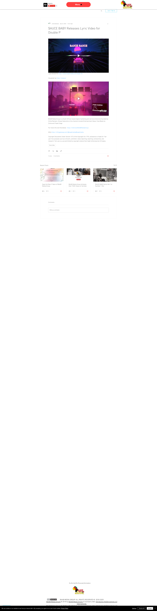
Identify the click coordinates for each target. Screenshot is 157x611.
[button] (101, 10)
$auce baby (52, 145)
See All (115, 165)
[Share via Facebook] (49, 151)
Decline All (141, 608)
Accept (150, 608)
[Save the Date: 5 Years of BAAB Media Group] (52, 175)
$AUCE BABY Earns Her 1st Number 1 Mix (103, 185)
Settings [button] (134, 608)
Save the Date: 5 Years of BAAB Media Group (51, 185)
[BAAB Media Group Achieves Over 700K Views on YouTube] (78, 175)
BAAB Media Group (76, 602)
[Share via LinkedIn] (57, 151)
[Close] (155, 608)
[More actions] (108, 24)
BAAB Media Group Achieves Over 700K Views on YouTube (78, 185)
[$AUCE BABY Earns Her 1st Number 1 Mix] (105, 175)
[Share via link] (61, 151)
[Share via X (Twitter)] (53, 151)
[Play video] (78, 56)
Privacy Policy (64, 608)
